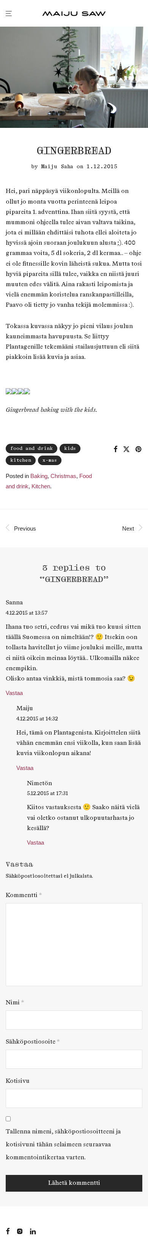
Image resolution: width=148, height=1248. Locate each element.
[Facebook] (7, 1230)
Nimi (15, 1002)
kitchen (20, 460)
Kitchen (40, 486)
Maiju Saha (57, 166)
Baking (38, 476)
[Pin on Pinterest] (138, 449)
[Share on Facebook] (115, 449)
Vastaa (14, 693)
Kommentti (24, 895)
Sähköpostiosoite (33, 1042)
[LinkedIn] (33, 1230)
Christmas (63, 476)
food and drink (31, 448)
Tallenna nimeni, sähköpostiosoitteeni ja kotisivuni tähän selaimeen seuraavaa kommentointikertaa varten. (63, 1144)
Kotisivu (18, 1081)
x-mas (50, 460)
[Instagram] (19, 1230)
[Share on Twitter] (126, 449)
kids (70, 448)
